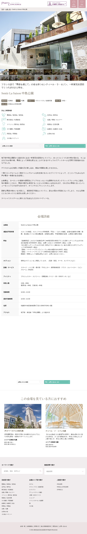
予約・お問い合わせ (52, 146)
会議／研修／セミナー (8, 492)
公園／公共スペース (35, 495)
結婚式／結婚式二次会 (8, 503)
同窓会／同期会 (6, 506)
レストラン (32, 489)
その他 (31, 506)
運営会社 (55, 526)
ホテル (31, 484)
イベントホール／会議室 (36, 500)
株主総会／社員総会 (7, 489)
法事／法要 (5, 509)
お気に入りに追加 (7, 146)
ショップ (31, 498)
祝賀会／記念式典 (7, 498)
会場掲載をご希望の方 (33, 526)
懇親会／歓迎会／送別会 (9, 484)
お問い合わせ (63, 526)
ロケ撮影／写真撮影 (7, 500)
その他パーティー (7, 514)
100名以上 (60, 489)
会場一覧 (8, 9)
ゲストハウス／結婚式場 (36, 487)
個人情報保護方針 (46, 526)
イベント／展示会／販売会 (9, 495)
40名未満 (59, 484)
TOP (2, 9)
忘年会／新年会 (6, 487)
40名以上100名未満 (62, 487)
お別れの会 (5, 511)
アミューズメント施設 (35, 492)
